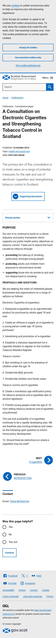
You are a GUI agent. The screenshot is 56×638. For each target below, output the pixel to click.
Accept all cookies (28, 47)
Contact (34, 590)
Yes (11, 526)
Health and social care (19, 151)
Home (5, 97)
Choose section (12, 217)
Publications (17, 97)
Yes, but (13, 541)
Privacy (50, 596)
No (10, 534)
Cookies (45, 590)
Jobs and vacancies (32, 596)
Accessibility (8, 590)
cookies (15, 5)
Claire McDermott (19, 501)
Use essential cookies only (28, 57)
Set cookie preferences (28, 65)
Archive (22, 590)
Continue (9, 552)
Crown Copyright (10, 596)
